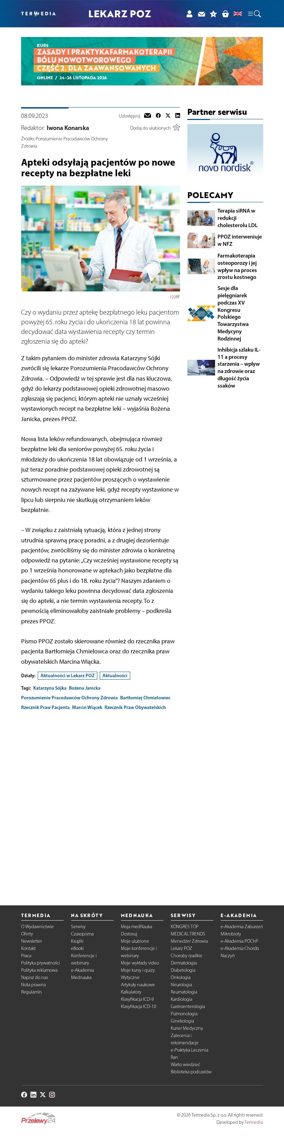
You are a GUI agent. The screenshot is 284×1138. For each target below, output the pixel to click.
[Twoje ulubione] (213, 13)
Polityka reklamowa (39, 970)
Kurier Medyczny (187, 1028)
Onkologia (180, 977)
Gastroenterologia (188, 1006)
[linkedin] (177, 116)
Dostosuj (129, 934)
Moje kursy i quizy (138, 970)
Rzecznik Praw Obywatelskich (135, 707)
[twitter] (168, 116)
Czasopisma (82, 934)
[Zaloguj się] (189, 13)
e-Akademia (82, 970)
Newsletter (31, 941)
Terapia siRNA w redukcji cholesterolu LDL (238, 217)
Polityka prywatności (40, 963)
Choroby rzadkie (186, 956)
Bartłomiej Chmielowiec (145, 697)
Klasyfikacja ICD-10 (138, 1006)
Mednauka (81, 977)
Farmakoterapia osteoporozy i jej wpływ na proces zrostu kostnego (237, 266)
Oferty (27, 934)
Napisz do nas (34, 977)
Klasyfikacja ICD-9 (137, 999)
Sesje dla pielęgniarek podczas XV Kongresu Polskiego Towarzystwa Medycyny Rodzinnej (233, 313)
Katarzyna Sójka (49, 688)
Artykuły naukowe (138, 985)
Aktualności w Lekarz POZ (68, 675)
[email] (147, 116)
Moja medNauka (136, 927)
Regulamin (31, 992)
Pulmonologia (184, 1014)
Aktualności (115, 675)
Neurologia (181, 985)
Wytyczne (130, 977)
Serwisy (78, 927)
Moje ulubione (135, 941)
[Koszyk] (225, 13)
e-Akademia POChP (239, 941)
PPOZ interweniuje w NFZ (240, 240)
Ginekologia (182, 1021)
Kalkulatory (131, 992)
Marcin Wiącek (87, 707)
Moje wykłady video (140, 963)
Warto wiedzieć (185, 1064)
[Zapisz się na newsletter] (201, 13)
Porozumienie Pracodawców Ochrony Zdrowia (69, 697)
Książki (77, 941)
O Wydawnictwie (37, 927)
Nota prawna (33, 985)
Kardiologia (181, 999)
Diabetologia (183, 970)
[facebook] (158, 116)
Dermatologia (184, 963)
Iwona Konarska (68, 128)
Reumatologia (184, 992)
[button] (254, 13)
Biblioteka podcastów (191, 1072)
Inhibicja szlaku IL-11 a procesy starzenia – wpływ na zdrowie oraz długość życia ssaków (239, 367)
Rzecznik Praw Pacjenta (45, 707)
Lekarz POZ (181, 948)
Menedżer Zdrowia (189, 941)
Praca (26, 956)
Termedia (254, 1122)
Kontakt (28, 948)
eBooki (77, 948)
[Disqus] (100, 802)
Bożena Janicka (84, 688)
